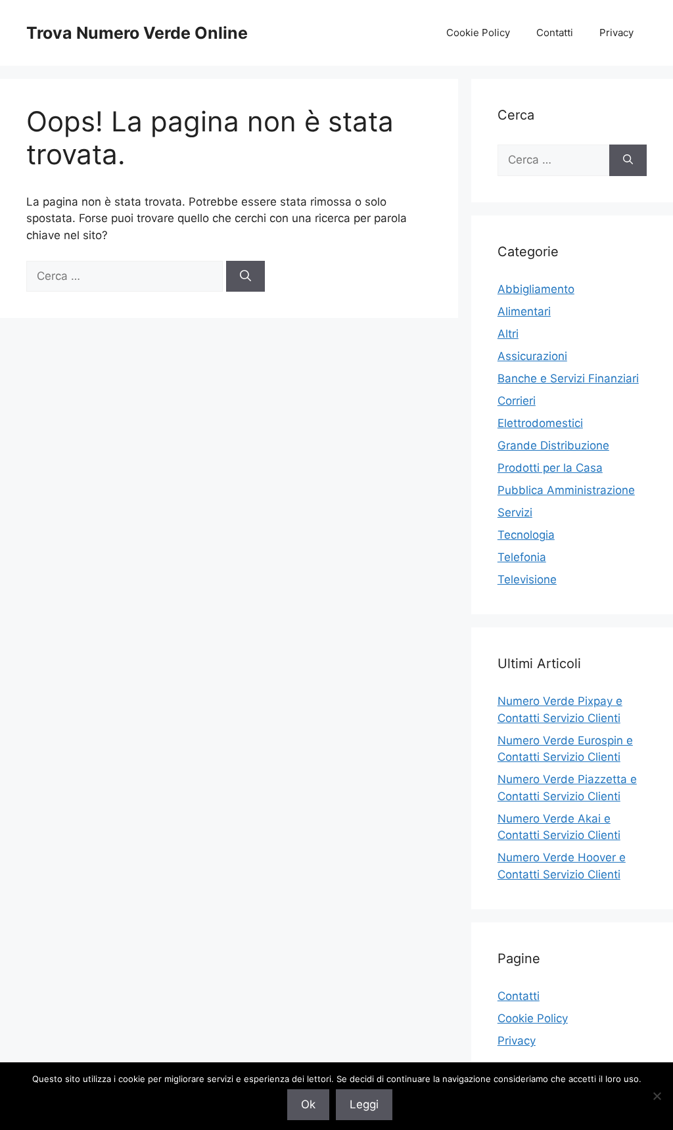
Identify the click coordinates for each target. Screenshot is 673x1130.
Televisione (527, 579)
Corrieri (517, 400)
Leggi (364, 1104)
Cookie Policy (478, 32)
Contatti (554, 32)
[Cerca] (245, 276)
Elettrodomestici (540, 423)
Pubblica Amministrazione (566, 490)
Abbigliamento (536, 289)
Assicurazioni (532, 356)
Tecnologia (526, 534)
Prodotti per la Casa (550, 467)
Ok (308, 1104)
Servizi (515, 512)
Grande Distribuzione (553, 445)
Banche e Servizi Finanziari (568, 378)
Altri (508, 333)
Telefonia (522, 557)
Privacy (616, 32)
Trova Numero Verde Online (137, 33)
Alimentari (524, 311)
